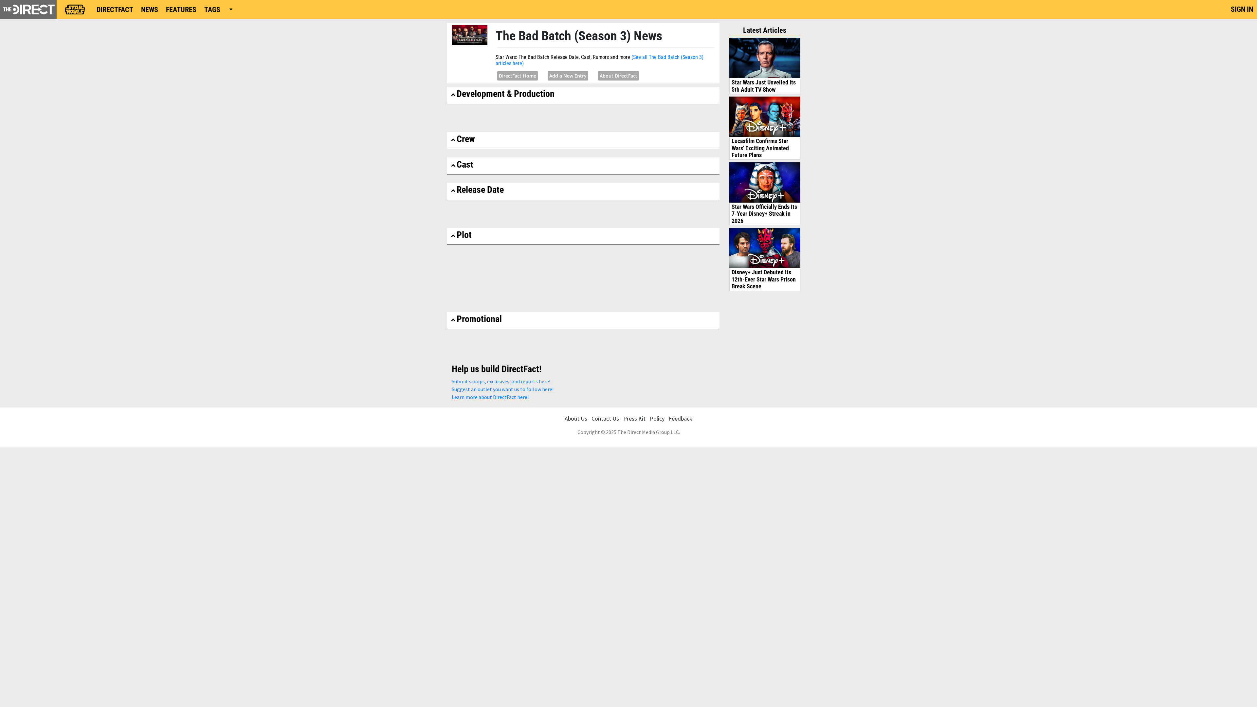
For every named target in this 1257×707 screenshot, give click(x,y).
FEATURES (181, 10)
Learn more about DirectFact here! (490, 397)
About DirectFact (618, 76)
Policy (657, 418)
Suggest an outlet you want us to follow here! (503, 389)
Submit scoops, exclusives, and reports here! (501, 381)
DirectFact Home (517, 76)
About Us (576, 418)
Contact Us (605, 418)
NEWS (149, 10)
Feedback (680, 418)
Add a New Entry (568, 76)
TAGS (212, 10)
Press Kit (634, 418)
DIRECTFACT (115, 10)
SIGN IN (1242, 9)
